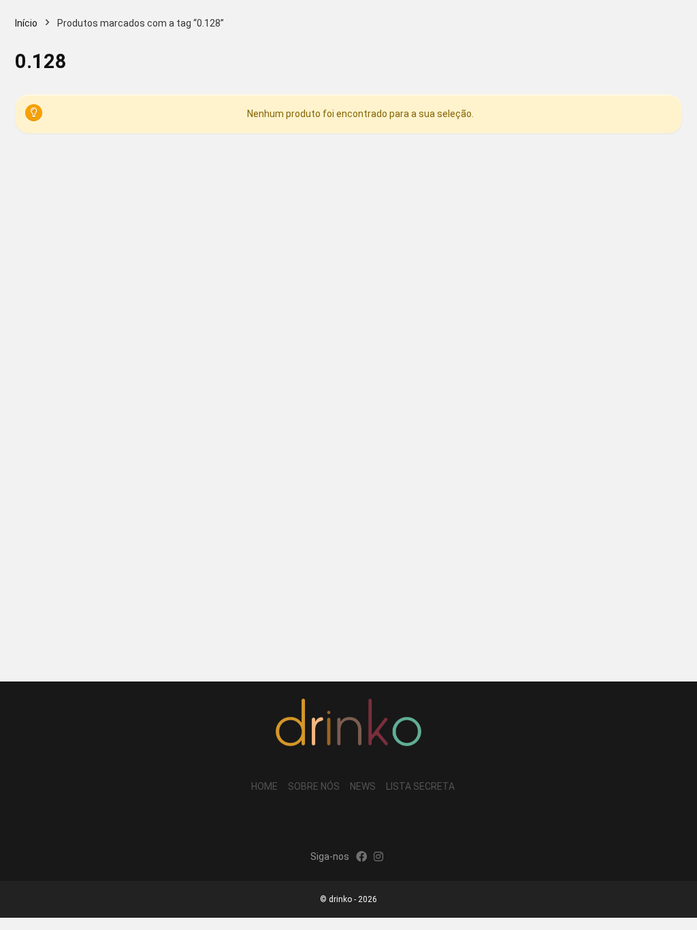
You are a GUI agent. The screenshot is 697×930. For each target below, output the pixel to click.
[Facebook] (361, 858)
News (363, 786)
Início (26, 23)
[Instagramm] (378, 858)
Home (264, 786)
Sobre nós (314, 786)
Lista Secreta (420, 786)
